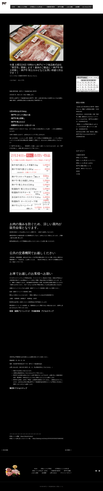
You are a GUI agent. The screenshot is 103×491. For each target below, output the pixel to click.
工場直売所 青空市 (55, 470)
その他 (78, 174)
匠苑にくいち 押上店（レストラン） (86, 160)
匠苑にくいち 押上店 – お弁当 (39, 470)
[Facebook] (97, 6)
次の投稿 (68, 450)
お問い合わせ (53, 473)
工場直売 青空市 (22, 76)
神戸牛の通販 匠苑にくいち (83, 166)
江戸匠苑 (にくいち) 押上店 (62, 468)
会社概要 (44, 473)
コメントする (13, 76)
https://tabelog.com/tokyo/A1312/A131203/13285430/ (47, 438)
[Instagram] (100, 6)
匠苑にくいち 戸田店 (81, 157)
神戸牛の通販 (67, 470)
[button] (43, 7)
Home (35, 468)
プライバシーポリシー (66, 473)
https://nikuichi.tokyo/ (26, 436)
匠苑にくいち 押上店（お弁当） (84, 163)
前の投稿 (5, 450)
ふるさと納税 (34, 473)
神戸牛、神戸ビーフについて (84, 168)
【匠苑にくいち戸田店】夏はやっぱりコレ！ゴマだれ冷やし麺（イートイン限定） (87, 126)
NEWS (78, 171)
